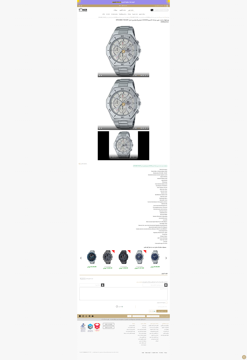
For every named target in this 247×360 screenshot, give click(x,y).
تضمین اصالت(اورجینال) (154, 331)
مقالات (103, 14)
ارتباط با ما (161, 352)
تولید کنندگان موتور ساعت (130, 331)
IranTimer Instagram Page (79, 6)
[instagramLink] (83, 316)
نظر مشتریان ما (166, 331)
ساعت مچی (130, 10)
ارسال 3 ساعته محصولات (154, 329)
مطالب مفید (143, 323)
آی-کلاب (157, 341)
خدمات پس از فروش (108, 327)
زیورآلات (115, 10)
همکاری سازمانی (166, 333)
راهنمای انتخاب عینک (142, 333)
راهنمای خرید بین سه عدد (154, 327)
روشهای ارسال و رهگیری (165, 325)
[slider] (116, 75)
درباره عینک (144, 327)
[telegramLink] (86, 316)
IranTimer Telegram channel (81, 6)
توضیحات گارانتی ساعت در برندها (129, 333)
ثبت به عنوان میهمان (162, 311)
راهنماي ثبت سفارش (165, 327)
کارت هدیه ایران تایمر (154, 339)
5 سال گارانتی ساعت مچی (154, 333)
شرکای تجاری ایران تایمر (165, 335)
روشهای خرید (166, 329)
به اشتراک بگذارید (84, 163)
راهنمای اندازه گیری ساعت (141, 329)
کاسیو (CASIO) (164, 22)
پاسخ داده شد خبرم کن (161, 302)
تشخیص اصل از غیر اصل (131, 329)
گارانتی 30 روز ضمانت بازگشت (153, 325)
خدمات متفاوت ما (155, 352)
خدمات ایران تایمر (154, 323)
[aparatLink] (89, 316)
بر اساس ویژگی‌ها (123, 14)
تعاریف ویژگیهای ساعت (142, 339)
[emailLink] (92, 316)
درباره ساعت (144, 325)
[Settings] (143, 75)
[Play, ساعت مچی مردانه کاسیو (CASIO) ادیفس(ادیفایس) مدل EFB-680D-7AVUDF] (99, 75)
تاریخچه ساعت (143, 344)
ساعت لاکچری (123, 10)
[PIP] (145, 75)
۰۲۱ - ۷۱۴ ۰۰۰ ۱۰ (123, 6)
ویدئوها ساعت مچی (142, 341)
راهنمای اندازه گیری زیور (142, 331)
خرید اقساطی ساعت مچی (154, 337)
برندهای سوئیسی (132, 325)
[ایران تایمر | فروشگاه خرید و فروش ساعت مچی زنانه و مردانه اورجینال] (83, 10)
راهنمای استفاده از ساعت (142, 335)
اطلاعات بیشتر (139, 282)
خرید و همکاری (165, 323)
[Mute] (136, 75)
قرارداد (143, 352)
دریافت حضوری (142, 14)
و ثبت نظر (152, 311)
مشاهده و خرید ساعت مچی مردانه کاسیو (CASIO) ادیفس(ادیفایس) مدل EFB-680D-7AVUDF (150, 166)
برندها (130, 14)
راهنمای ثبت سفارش (108, 324)
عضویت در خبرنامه (164, 316)
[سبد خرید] (167, 6)
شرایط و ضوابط (147, 352)
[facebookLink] (80, 316)
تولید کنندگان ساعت (131, 327)
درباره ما (165, 352)
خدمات (108, 14)
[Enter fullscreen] (148, 75)
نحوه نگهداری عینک (142, 337)
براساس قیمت (115, 14)
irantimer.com (85, 352)
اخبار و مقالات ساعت (142, 343)
